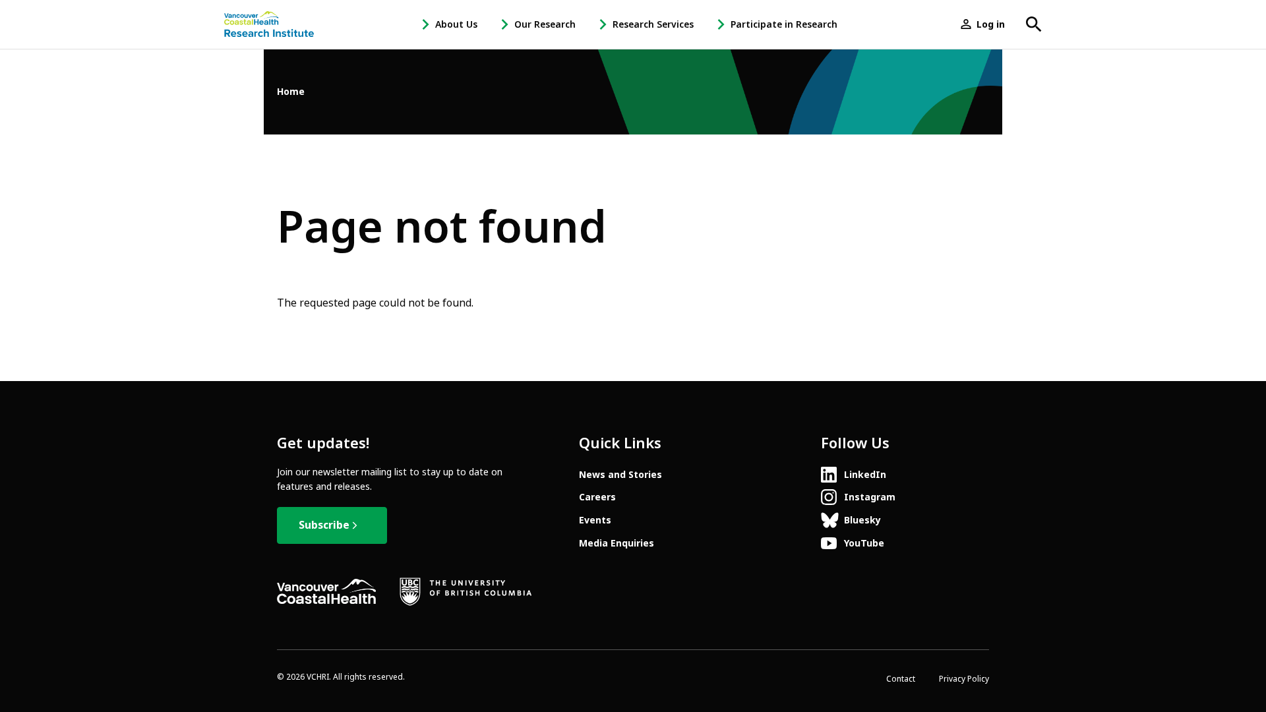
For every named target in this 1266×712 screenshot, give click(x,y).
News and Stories (620, 474)
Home (291, 92)
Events (595, 520)
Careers (597, 497)
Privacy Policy (964, 679)
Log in (991, 24)
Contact (900, 679)
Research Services (653, 24)
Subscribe (324, 525)
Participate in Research (784, 24)
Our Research (545, 24)
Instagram (869, 497)
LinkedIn (865, 474)
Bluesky (862, 520)
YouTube (864, 543)
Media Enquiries (616, 543)
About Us (456, 24)
